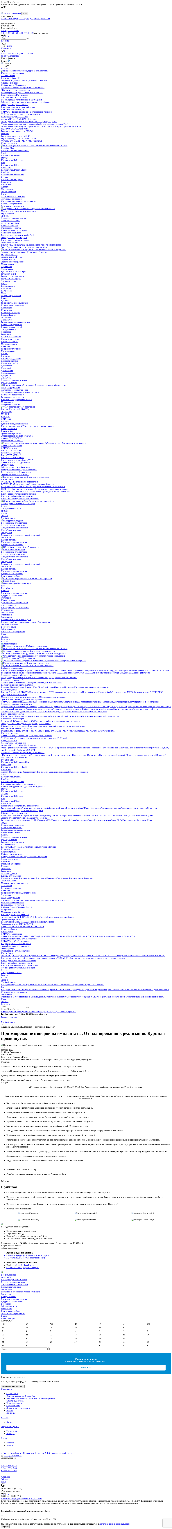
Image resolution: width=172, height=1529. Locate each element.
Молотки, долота (9, 344)
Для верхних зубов (9, 361)
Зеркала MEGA (8, 259)
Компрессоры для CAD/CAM (14, 117)
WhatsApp (5, 1477)
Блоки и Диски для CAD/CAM (15, 409)
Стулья (4, 506)
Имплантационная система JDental (51, 146)
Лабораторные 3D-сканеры (13, 85)
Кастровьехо (6, 291)
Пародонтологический (11, 327)
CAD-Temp (6, 419)
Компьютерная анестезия (12, 395)
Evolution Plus (7, 148)
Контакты (5, 639)
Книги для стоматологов (37, 477)
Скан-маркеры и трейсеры (13, 196)
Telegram (5, 1479)
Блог (3, 586)
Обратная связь (8, 629)
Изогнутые (6, 288)
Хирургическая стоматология (14, 528)
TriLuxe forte (6, 411)
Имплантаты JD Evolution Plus (15, 150)
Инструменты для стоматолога (15, 607)
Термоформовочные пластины (15, 474)
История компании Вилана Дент (16, 619)
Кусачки (5, 300)
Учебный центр (8, 518)
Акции (4, 513)
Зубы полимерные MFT (12, 433)
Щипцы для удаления (11, 358)
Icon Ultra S (6, 167)
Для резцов (6, 375)
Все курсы (18, 520)
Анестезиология (8, 605)
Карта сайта (36, 1498)
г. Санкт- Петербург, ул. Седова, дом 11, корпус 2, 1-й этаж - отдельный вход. (36, 1453)
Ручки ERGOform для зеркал (14, 271)
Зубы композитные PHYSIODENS (17, 436)
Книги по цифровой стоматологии (17, 496)
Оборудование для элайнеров (14, 104)
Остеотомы (6, 317)
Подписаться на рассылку (13, 1386)
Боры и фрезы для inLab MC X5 (15, 136)
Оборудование (7, 612)
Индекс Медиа (8, 479)
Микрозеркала (7, 264)
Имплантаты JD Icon (10, 165)
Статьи (4, 1438)
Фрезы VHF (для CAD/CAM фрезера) (18, 119)
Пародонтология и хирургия (14, 230)
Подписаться (86, 1367)
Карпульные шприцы (11, 337)
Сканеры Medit (8, 75)
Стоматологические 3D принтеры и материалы (22, 88)
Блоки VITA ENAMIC (11, 453)
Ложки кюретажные (10, 339)
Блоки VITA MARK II (11, 455)
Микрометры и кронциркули (14, 303)
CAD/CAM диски (9, 448)
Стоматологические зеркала (14, 380)
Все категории (10, 644)
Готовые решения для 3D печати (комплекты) (22, 92)
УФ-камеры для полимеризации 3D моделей (21, 100)
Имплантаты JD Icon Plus (12, 175)
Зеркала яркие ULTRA (11, 257)
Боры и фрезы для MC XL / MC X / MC (19, 138)
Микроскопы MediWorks (12, 404)
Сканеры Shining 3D (10, 78)
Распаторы (6, 334)
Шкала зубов (7, 431)
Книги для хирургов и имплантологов (18, 494)
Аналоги (5, 187)
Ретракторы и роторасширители (16, 322)
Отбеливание (7, 610)
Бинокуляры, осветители (12, 397)
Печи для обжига (9, 143)
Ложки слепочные (9, 341)
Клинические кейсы (10, 576)
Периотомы (6, 310)
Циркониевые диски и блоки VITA (17, 460)
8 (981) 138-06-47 (9, 53)
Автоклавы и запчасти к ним (14, 390)
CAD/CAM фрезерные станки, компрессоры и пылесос (26, 112)
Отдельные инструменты (12, 206)
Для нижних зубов (9, 363)
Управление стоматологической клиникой (20, 535)
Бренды (4, 511)
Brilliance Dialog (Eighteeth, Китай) (16, 399)
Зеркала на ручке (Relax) (12, 262)
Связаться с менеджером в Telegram (22, 1267)
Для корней (6, 368)
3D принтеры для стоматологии (15, 90)
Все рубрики (7, 588)
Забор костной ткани (10, 220)
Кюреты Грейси (8, 315)
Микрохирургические (11, 295)
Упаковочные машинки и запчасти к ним (20, 392)
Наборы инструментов (11, 204)
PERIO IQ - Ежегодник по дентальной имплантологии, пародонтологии (34, 489)
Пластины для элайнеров (12, 109)
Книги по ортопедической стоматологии (20, 499)
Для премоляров (8, 373)
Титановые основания (11, 199)
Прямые (4, 298)
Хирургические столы (11, 508)
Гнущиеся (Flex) (8, 274)
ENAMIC (5, 416)
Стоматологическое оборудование (50, 385)
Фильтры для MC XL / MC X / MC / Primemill (21, 141)
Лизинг (4, 634)
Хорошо (5, 1527)
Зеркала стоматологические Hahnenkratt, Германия (24, 252)
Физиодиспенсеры (9, 242)
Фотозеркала (7, 269)
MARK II (5, 414)
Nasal (3, 153)
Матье (4, 293)
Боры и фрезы (7, 213)
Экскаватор (6, 320)
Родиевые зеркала (9, 254)
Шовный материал (9, 225)
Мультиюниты (7, 189)
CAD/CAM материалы (11, 445)
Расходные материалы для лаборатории (19, 470)
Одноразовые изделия (11, 228)
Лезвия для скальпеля (11, 233)
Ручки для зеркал (9, 382)
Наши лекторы (24, 583)
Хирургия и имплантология (42, 208)
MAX (3, 1482)
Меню (24, 13)
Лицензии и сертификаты (13, 632)
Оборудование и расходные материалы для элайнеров (26, 102)
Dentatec (5, 133)
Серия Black (6, 266)
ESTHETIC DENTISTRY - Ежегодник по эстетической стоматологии (33, 486)
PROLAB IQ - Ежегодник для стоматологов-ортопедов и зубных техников (35, 491)
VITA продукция (27, 407)
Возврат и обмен (8, 627)
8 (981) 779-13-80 (9, 1468)
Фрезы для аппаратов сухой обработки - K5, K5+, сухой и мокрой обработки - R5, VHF (41, 126)
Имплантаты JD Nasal (11, 155)
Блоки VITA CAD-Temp (12, 450)
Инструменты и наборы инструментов (19, 201)
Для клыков (6, 366)
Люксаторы (6, 308)
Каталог (4, 68)
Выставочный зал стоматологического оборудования (25, 622)
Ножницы (5, 346)
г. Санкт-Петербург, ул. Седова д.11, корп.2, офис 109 (25, 18)
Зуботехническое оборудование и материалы (65, 443)
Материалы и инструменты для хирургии (20, 211)
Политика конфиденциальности (16, 1498)
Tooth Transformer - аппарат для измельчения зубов (24, 247)
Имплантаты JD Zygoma (12, 179)
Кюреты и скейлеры (10, 312)
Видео (12, 581)
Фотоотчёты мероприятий (39, 578)
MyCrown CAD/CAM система (14, 129)
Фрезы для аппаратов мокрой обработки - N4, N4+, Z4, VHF (29, 121)
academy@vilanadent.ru (23, 1265)
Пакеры (4, 353)
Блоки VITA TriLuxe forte (12, 457)
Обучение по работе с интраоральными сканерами (24, 80)
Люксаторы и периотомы (12, 305)
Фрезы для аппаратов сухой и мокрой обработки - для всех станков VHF (34, 124)
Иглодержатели (8, 286)
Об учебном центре (30, 547)
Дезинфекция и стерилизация (14, 602)
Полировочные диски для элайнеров (18, 107)
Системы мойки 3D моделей (14, 97)
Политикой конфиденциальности (114, 1524)
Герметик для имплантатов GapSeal (17, 235)
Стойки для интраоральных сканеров (18, 503)
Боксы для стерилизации (12, 276)
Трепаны (5, 216)
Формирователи (8, 191)
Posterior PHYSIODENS (12, 441)
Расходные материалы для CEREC (17, 131)
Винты (4, 194)
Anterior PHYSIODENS (11, 438)
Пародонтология (8, 540)
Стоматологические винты (13, 218)
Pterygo (4, 158)
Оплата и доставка (9, 624)
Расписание (19, 549)
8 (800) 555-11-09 (25, 33)
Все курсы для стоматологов (14, 523)
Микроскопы (7, 402)
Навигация (6, 182)
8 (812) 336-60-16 (9, 33)
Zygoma (4, 177)
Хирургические (8, 351)
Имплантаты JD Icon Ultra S (14, 170)
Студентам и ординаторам (13, 525)
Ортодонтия (6, 532)
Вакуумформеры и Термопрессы (16, 472)
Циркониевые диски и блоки (14, 424)
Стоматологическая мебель (40, 501)
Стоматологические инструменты (50, 249)
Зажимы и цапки (9, 281)
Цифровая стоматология (37, 71)
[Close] (2, 1515)
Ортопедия (6, 537)
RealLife (4, 421)
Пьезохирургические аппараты (15, 240)
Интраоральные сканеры (12, 73)
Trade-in (4, 515)
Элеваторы (6, 378)
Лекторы (10, 1433)
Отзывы (4, 636)
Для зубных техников (11, 530)
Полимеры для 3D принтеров (14, 95)
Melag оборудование (10, 387)
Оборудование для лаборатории (15, 467)
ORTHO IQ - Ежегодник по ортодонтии (19, 482)
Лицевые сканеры (9, 83)
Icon (3, 162)
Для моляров (7, 370)
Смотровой (6, 332)
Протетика (6, 184)
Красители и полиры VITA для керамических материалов (27, 426)
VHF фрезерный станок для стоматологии (20, 114)
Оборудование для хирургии (14, 237)
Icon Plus (5, 172)
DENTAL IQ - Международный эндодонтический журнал (27, 484)
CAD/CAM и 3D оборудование (15, 462)
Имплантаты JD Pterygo (12, 160)
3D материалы (7, 465)
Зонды (4, 283)
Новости (5, 590)
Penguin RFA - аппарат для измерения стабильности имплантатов (31, 245)
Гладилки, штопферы (11, 279)
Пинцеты (5, 356)
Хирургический (8, 329)
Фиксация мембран (10, 223)
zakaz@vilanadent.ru (10, 30)
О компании (6, 615)
